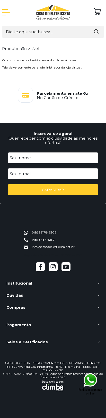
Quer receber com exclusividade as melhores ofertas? (53, 140)
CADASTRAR (53, 190)
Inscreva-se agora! (53, 133)
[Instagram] (53, 270)
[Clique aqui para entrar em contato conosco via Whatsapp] (90, 384)
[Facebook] (40, 270)
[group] (53, 95)
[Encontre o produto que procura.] (96, 32)
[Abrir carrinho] (97, 11)
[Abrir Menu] (6, 12)
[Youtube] (65, 270)
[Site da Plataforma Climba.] (53, 386)
